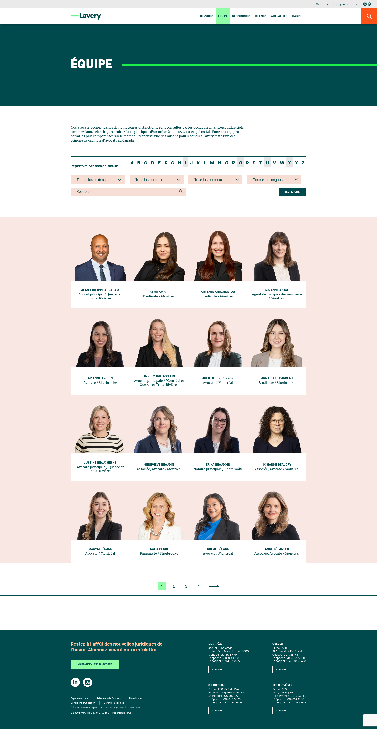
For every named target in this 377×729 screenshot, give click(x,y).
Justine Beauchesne (100, 462)
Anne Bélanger (277, 549)
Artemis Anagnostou (218, 292)
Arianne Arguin (100, 378)
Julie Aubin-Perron (218, 378)
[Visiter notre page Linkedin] (365, 4)
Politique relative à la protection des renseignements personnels (105, 707)
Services (206, 16)
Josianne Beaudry (276, 464)
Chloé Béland (218, 549)
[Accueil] (86, 16)
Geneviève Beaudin (159, 464)
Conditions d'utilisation (83, 703)
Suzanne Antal (277, 290)
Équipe (223, 16)
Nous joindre (341, 4)
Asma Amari (159, 292)
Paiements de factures (109, 698)
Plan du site (135, 698)
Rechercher (292, 192)
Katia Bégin (159, 549)
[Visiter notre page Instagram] (369, 4)
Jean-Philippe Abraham (100, 290)
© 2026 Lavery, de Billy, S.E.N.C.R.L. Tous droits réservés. (102, 713)
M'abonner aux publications (95, 664)
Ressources (241, 16)
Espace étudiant (79, 698)
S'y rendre (217, 670)
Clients (260, 16)
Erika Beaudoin (218, 464)
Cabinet (298, 16)
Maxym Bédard (100, 549)
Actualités (279, 16)
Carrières (322, 4)
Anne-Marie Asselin (159, 376)
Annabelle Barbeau (277, 378)
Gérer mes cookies (114, 703)
